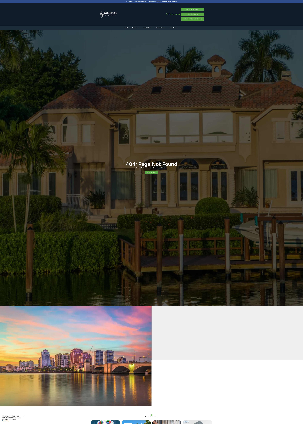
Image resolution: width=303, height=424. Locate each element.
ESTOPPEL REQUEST (193, 9)
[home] (108, 14)
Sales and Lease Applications (192, 19)
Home (126, 28)
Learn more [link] (5, 421)
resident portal (192, 14)
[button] (135, 28)
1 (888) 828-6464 (172, 14)
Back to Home (151, 172)
